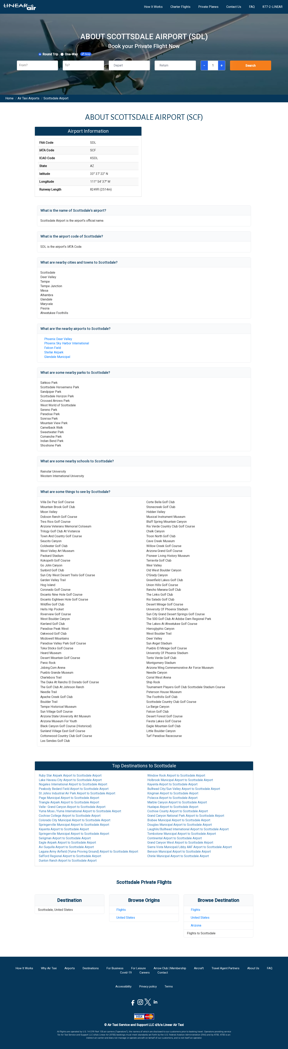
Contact (163, 972)
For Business (115, 968)
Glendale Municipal (57, 357)
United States (125, 917)
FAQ (252, 7)
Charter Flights (180, 7)
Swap (87, 54)
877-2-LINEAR (273, 7)
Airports (69, 968)
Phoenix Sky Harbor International (66, 343)
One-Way (71, 54)
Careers (144, 972)
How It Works (153, 7)
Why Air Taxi (49, 968)
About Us (253, 968)
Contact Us (233, 7)
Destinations (91, 968)
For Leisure (138, 968)
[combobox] (19, 65)
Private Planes (208, 7)
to (70, 775)
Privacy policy (148, 986)
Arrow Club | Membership (170, 968)
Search (250, 65)
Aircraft (199, 968)
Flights (121, 910)
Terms (169, 986)
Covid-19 (126, 972)
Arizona (196, 925)
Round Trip (50, 54)
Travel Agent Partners (225, 968)
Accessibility (123, 986)
